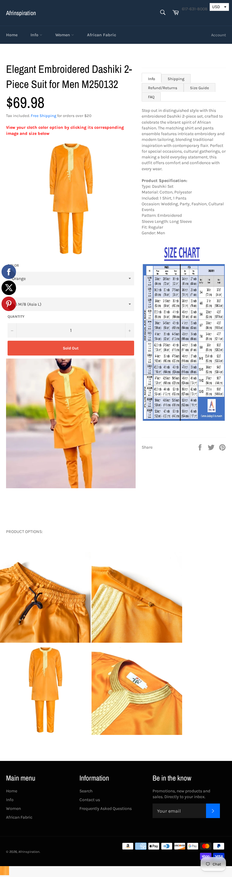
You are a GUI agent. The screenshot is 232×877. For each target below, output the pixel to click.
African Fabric (101, 34)
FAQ (151, 97)
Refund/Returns (162, 88)
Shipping (176, 78)
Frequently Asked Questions (105, 808)
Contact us (89, 799)
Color (13, 265)
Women (63, 34)
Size (12, 291)
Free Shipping (43, 115)
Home (12, 34)
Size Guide (199, 88)
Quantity (16, 316)
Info (35, 34)
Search (85, 791)
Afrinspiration (21, 13)
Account (218, 35)
